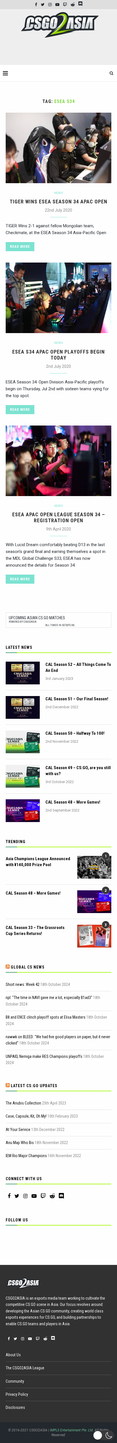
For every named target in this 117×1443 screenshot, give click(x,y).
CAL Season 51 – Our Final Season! (76, 698)
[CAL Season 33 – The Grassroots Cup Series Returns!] (94, 936)
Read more (20, 247)
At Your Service (18, 1129)
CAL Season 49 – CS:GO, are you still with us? (78, 770)
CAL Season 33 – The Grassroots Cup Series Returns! (35, 930)
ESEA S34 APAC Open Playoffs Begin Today (58, 355)
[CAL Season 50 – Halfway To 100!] (23, 741)
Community (15, 1381)
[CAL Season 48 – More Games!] (23, 810)
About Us (13, 1355)
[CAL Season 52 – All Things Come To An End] (23, 673)
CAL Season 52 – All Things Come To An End (78, 667)
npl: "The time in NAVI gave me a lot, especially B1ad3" (49, 997)
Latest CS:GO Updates (34, 1085)
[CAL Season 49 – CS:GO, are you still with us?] (23, 776)
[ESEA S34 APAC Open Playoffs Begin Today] (58, 298)
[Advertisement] (60, 54)
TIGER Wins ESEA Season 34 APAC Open (58, 202)
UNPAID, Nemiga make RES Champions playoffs (44, 1056)
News (58, 193)
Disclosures (15, 1407)
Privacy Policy (17, 1394)
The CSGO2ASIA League (25, 1368)
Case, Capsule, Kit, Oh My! (26, 1116)
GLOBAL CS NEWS (28, 967)
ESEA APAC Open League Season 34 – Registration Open (58, 517)
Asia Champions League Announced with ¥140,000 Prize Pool (38, 861)
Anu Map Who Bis (20, 1142)
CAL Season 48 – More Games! (72, 802)
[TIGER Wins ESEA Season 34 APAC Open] (58, 148)
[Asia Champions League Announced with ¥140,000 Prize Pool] (94, 867)
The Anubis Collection (23, 1103)
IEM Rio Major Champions (26, 1155)
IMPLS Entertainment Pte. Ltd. (72, 1430)
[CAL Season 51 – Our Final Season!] (23, 707)
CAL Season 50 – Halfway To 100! (75, 733)
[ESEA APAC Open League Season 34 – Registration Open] (58, 461)
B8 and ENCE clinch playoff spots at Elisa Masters (45, 1017)
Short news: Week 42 (22, 984)
